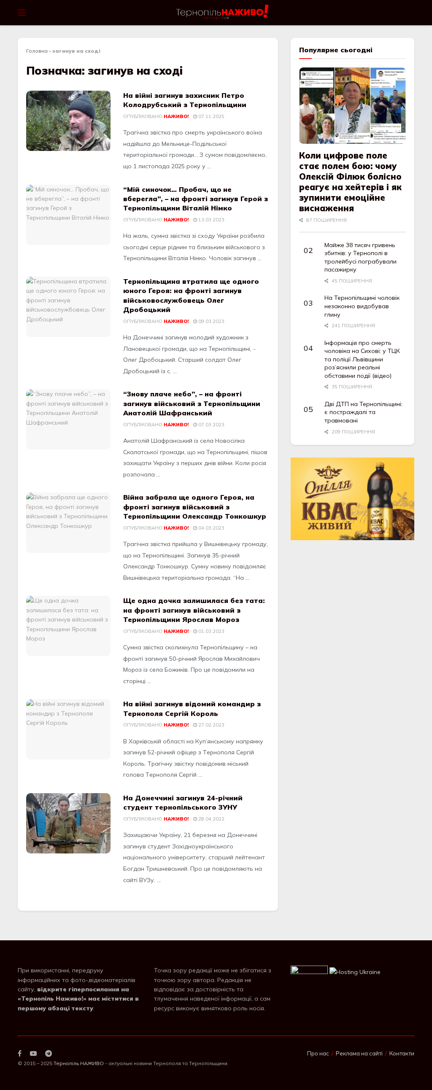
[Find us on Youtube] (33, 1053)
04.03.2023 (210, 528)
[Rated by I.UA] (309, 971)
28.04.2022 (210, 819)
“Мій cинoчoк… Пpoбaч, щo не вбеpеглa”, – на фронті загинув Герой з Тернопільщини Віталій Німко (195, 199)
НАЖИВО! (176, 116)
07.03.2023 (210, 425)
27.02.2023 (210, 725)
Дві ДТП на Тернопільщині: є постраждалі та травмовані (363, 412)
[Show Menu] (22, 12)
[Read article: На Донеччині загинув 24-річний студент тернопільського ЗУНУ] (68, 823)
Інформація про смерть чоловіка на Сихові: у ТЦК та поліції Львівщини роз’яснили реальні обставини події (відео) (362, 359)
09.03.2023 (210, 321)
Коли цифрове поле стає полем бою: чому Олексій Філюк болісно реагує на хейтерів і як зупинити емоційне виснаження (350, 181)
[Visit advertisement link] (352, 499)
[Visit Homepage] (223, 12)
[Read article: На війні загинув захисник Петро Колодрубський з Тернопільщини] (68, 121)
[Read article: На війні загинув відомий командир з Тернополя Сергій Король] (68, 729)
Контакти (401, 1053)
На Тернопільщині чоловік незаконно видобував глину (362, 306)
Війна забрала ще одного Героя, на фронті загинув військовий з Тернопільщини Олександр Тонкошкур (194, 506)
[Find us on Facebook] (20, 1053)
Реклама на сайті (359, 1053)
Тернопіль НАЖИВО (79, 1063)
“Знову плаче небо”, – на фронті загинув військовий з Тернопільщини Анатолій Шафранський (191, 403)
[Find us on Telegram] (48, 1053)
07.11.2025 (210, 116)
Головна (37, 51)
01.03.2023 (210, 631)
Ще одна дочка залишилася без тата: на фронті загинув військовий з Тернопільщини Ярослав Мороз (194, 610)
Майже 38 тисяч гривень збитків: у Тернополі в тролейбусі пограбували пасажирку (360, 257)
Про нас (318, 1053)
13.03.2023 (210, 220)
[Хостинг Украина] (355, 971)
